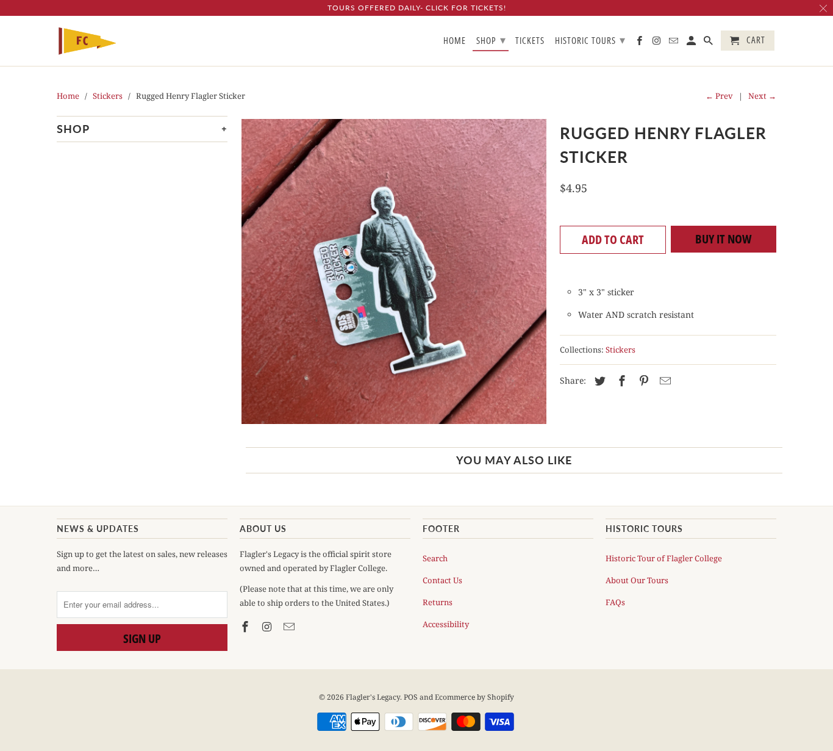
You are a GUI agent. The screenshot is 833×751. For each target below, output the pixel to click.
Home (454, 40)
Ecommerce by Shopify (474, 697)
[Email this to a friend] (663, 380)
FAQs (615, 602)
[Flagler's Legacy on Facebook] (246, 626)
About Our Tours (637, 580)
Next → (762, 95)
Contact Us (442, 580)
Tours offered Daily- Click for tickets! (416, 7)
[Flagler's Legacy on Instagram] (268, 626)
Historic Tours (590, 39)
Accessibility (446, 624)
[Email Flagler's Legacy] (290, 626)
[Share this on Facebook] (620, 380)
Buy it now (723, 239)
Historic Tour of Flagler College (664, 558)
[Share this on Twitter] (598, 380)
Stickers (620, 349)
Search (435, 558)
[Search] (709, 43)
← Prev (719, 95)
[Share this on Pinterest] (642, 380)
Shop (491, 39)
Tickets (530, 40)
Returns (437, 602)
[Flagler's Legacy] (87, 41)
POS (411, 697)
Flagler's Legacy (373, 697)
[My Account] (692, 43)
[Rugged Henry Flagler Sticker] (394, 271)
